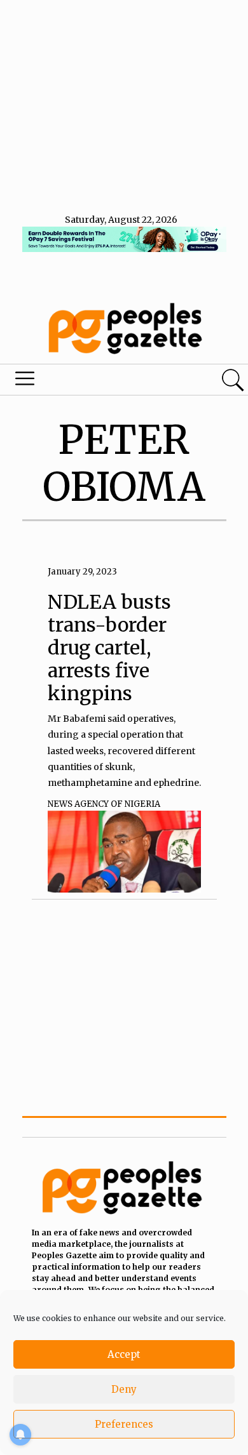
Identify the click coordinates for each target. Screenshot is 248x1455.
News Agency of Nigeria (104, 804)
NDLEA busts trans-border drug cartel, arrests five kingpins (109, 647)
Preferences (124, 1424)
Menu (84, 381)
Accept (124, 1354)
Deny (124, 1389)
